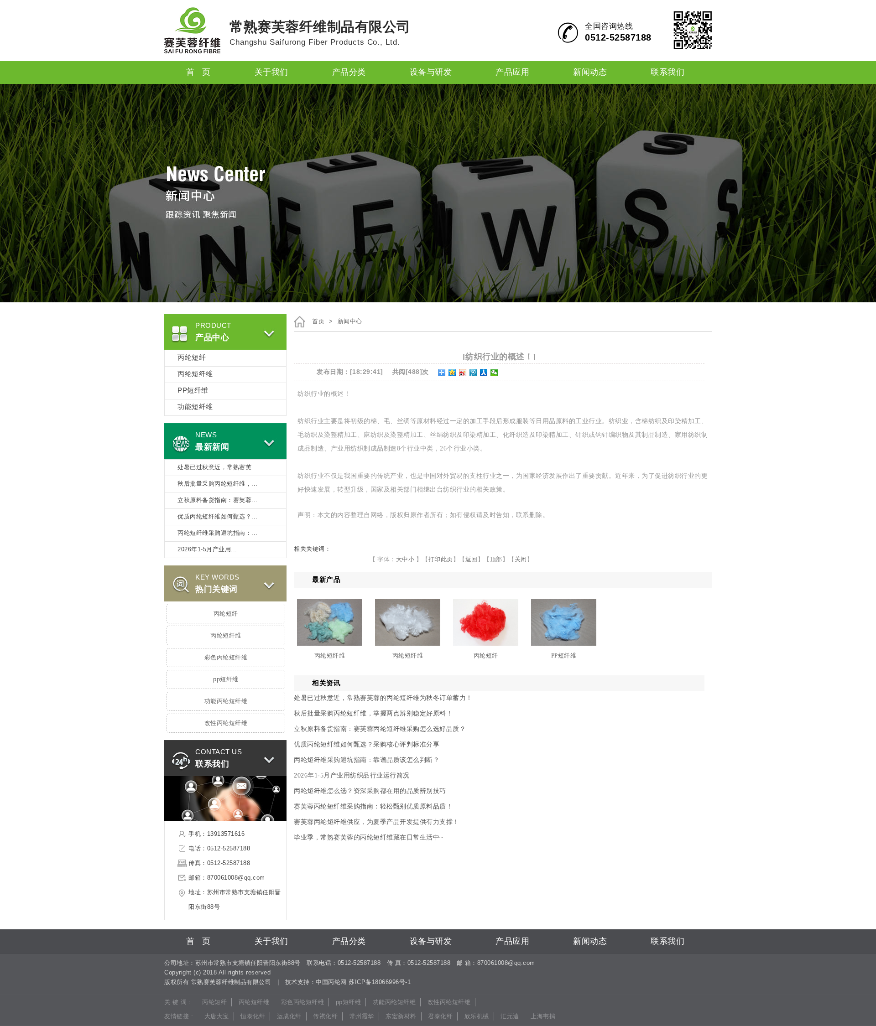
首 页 (198, 72)
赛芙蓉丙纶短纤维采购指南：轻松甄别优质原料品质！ (373, 806)
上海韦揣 (543, 1016)
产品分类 (349, 72)
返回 (471, 559)
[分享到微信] (494, 372)
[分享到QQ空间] (452, 372)
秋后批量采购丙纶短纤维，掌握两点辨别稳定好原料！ (373, 713)
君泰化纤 (440, 1016)
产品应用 (512, 72)
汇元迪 (510, 1016)
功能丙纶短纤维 (226, 701)
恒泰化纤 (252, 1016)
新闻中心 (350, 321)
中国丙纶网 (331, 982)
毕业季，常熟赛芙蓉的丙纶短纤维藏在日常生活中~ (368, 837)
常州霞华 (361, 1016)
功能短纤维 (195, 407)
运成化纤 (289, 1016)
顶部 (496, 559)
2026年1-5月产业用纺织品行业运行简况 (352, 775)
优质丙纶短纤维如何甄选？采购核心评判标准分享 (366, 744)
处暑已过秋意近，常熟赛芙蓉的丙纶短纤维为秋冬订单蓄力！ (383, 697)
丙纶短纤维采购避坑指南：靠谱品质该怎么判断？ (366, 760)
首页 (318, 321)
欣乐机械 (476, 1016)
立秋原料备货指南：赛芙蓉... (217, 500)
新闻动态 (590, 72)
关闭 (521, 559)
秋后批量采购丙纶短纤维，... (217, 484)
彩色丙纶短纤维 (226, 657)
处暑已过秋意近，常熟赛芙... (217, 467)
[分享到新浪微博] (463, 372)
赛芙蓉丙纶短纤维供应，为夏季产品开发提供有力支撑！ (376, 822)
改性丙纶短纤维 (226, 723)
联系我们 (667, 72)
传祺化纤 (325, 1016)
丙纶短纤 (191, 358)
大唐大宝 (216, 1016)
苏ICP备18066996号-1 (380, 982)
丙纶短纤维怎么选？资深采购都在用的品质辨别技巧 (370, 791)
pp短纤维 (226, 679)
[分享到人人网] (484, 372)
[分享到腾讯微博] (473, 372)
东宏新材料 (401, 1016)
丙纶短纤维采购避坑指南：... (217, 533)
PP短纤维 (193, 390)
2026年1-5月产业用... (207, 549)
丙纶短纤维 (195, 374)
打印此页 (440, 559)
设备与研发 (431, 72)
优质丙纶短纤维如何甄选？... (217, 516)
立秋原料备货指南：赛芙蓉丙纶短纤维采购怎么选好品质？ (380, 728)
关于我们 (271, 72)
